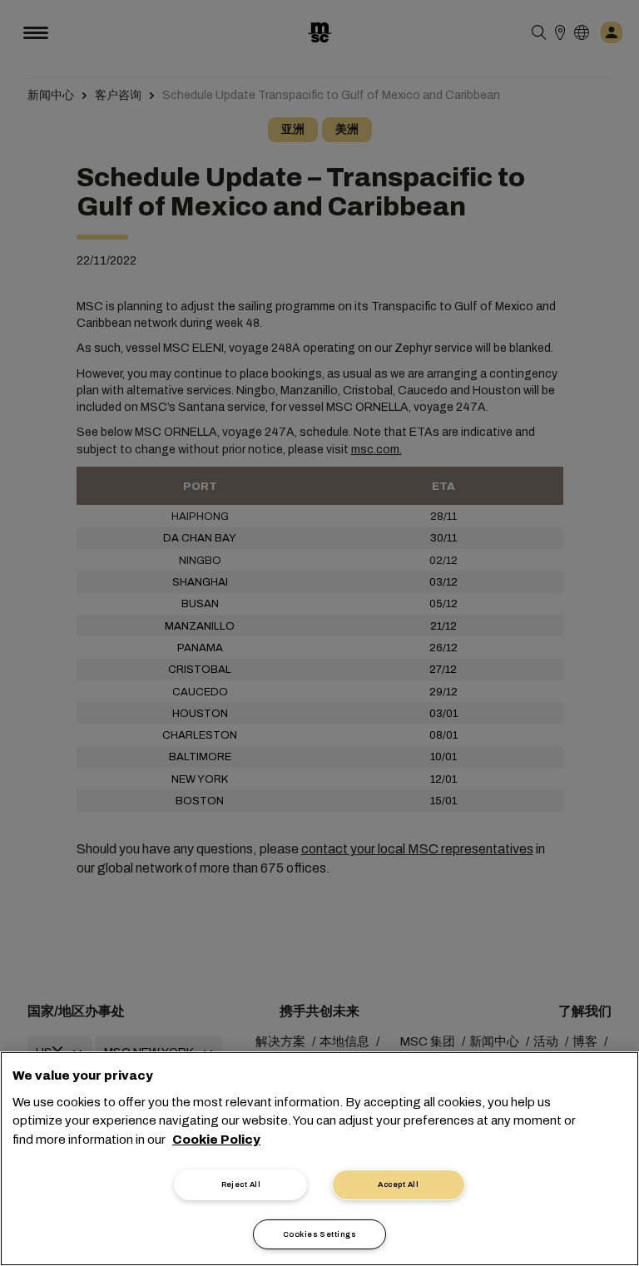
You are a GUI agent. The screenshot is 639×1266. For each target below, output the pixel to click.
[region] (319, 1158)
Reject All (241, 1184)
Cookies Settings (319, 1234)
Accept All (398, 1184)
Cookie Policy (216, 1139)
